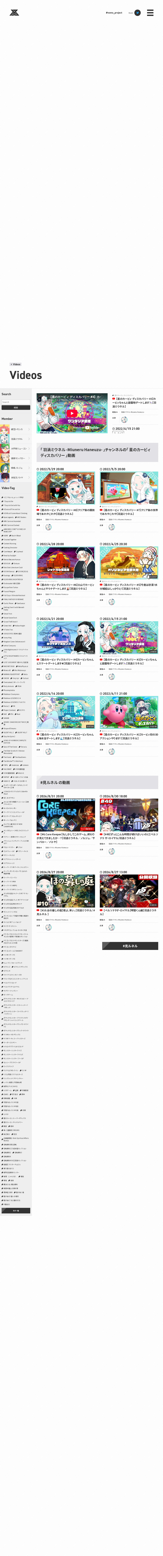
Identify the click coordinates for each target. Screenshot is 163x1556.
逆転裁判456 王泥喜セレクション (15, 1160)
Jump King (7, 637)
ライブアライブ (9, 1066)
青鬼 (5, 1180)
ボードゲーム (8, 994)
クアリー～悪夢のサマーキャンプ (15, 837)
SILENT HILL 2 (9, 732)
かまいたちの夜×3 (20, 781)
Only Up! (16, 678)
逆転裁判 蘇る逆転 (10, 1144)
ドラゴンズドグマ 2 (10, 947)
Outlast (25, 678)
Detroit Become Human (12, 559)
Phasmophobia (9, 690)
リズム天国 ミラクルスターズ (13, 1074)
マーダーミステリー (10, 1042)
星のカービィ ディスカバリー (13, 1122)
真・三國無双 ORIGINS (11, 1130)
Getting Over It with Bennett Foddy (14, 608)
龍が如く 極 (20, 1192)
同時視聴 (7, 1098)
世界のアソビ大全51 (11, 1086)
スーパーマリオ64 (10, 881)
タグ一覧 (16, 1210)
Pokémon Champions (11, 694)
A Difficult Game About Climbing (15, 513)
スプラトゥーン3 (9, 863)
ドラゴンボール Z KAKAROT (13, 951)
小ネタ (6, 1114)
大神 (15, 1098)
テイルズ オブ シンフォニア (12, 922)
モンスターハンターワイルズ (13, 1054)
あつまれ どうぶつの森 (20, 777)
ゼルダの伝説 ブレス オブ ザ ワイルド (16, 900)
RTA (11, 714)
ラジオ (24, 1070)
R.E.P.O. (22, 710)
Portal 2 (6, 706)
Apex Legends (9, 517)
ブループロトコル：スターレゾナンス (16, 979)
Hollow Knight (20, 625)
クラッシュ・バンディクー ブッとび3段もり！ (16, 842)
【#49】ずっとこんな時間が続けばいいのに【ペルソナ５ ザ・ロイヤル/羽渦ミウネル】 (129, 836)
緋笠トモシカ (17, 429)
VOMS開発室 (20, 769)
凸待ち (6, 1094)
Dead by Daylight (10, 555)
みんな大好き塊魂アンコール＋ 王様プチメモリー (16, 803)
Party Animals (9, 686)
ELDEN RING (18, 575)
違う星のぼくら (9, 1168)
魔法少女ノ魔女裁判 (11, 1184)
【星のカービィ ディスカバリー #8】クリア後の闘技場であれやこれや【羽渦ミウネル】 (66, 512)
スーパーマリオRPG (10, 885)
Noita (26, 674)
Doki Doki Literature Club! (13, 567)
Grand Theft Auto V (11, 621)
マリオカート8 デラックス (12, 1034)
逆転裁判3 (18, 1152)
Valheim (25, 765)
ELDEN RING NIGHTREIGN (13, 579)
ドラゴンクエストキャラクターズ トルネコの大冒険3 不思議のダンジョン (16, 935)
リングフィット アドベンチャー (13, 1078)
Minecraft (7, 670)
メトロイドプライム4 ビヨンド (13, 1046)
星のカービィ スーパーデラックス (15, 1118)
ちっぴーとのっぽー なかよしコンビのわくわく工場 (16, 786)
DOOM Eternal (9, 571)
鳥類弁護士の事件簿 (11, 1188)
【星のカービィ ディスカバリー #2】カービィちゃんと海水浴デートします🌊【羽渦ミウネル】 (65, 736)
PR (14, 706)
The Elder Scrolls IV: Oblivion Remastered (14, 752)
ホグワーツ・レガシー (11, 990)
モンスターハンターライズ (12, 1050)
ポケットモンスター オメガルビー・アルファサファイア (16, 999)
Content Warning (10, 543)
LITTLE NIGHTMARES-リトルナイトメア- (16, 657)
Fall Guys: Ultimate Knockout (14, 595)
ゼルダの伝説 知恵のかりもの (14, 908)
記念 (15, 1134)
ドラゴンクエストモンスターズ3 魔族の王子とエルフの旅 (16, 941)
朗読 (5, 1126)
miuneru (124, 420)
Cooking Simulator (10, 547)
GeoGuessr (21, 603)
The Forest (7, 757)
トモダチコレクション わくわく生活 (15, 930)
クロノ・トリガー (9, 847)
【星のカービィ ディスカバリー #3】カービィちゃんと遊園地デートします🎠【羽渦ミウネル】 (134, 402)
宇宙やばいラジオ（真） (11, 1110)
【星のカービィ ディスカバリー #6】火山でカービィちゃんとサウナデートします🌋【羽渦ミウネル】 (65, 586)
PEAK (19, 686)
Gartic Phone (8, 603)
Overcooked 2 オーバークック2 (14, 682)
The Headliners (20, 757)
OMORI (6, 678)
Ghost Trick (8, 613)
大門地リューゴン (19, 448)
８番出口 (7, 1204)
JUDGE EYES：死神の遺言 (13, 633)
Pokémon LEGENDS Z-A (12, 698)
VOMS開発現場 (9, 773)
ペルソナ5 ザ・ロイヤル (11, 986)
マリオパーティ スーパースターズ (14, 1038)
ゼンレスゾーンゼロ (10, 912)
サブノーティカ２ (9, 855)
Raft (5, 714)
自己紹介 (7, 1134)
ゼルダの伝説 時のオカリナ (13, 904)
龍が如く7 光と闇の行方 (12, 1200)
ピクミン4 (7, 971)
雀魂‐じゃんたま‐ (10, 1176)
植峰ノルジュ (16, 467)
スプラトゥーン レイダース (12, 859)
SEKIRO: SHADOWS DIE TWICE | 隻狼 (16, 723)
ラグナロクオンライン (11, 1070)
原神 (23, 1094)
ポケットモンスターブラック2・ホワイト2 (16, 1025)
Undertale (15, 765)
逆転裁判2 (7, 1152)
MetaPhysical (23, 666)
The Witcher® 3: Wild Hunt (13, 761)
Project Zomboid (10, 710)
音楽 (12, 1180)
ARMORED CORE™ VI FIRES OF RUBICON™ (15, 530)
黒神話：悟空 (8, 1192)
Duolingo (7, 575)
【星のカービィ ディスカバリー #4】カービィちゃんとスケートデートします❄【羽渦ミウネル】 (65, 661)
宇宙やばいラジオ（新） (11, 1106)
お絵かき (7, 781)
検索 (16, 407)
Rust (18, 714)
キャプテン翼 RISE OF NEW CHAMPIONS (13, 825)
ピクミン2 (7, 967)
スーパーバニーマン (10, 877)
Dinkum (17, 563)
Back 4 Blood (16, 535)
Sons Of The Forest (10, 747)
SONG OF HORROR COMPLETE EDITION (15, 741)
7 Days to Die (8, 501)
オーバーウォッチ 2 (10, 820)
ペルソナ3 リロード (10, 982)
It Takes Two (8, 629)
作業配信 (25, 1090)
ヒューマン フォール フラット (13, 963)
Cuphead (19, 551)
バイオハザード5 (9, 955)
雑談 (22, 1176)
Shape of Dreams (10, 728)
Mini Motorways (20, 670)
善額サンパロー (18, 458)
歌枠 (12, 1126)
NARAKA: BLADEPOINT (12, 674)
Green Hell (7, 625)
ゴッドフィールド (9, 851)
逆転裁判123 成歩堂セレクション (15, 1148)
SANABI (6, 718)
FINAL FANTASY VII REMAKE (14, 599)
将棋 (24, 1110)
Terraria (24, 747)
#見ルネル (130, 946)
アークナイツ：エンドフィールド (14, 812)
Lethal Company (10, 645)
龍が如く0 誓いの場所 (11, 1196)
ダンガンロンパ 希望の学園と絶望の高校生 (16, 917)
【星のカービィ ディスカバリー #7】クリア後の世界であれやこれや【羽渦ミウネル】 (129, 512)
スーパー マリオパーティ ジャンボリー (16, 867)
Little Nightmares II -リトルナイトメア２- (16, 650)
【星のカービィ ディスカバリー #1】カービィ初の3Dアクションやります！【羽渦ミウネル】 (129, 736)
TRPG (6, 765)
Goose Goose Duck (10, 617)
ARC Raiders (21, 517)
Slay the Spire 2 (9, 736)
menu (150, 13)
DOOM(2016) (23, 571)
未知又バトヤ (17, 477)
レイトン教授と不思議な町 (13, 1082)
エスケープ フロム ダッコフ (12, 816)
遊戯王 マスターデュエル (12, 1164)
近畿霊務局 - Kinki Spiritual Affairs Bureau (16, 1139)
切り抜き (15, 1094)
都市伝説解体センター (11, 1172)
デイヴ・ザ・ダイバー (10, 926)
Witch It (21, 773)
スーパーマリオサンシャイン (13, 889)
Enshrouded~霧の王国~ (12, 583)
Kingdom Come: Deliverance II (14, 641)
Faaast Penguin (9, 591)
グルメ (20, 847)
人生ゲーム (7, 1090)
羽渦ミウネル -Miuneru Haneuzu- (132, 412)
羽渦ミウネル (17, 438)
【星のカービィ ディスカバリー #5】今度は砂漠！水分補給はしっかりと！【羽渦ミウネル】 (128, 586)
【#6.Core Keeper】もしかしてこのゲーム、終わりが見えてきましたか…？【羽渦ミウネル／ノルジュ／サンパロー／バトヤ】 (66, 838)
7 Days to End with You (12, 505)
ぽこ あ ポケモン (9, 798)
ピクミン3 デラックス (21, 967)
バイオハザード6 (9, 959)
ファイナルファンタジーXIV (13, 975)
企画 (16, 1090)
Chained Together (10, 539)
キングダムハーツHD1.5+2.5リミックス (16, 831)
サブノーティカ (23, 851)
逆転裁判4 (7, 1156)
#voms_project (114, 12)
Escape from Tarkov (11, 587)
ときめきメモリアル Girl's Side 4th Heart (16, 792)
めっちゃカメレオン (10, 808)
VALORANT (8, 769)
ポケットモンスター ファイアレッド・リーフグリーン (16, 1012)
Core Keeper (8, 551)
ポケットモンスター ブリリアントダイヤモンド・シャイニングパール (16, 1019)
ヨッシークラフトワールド (12, 1062)
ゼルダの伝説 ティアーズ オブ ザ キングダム (16, 894)
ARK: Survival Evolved (11, 525)
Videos (16, 364)
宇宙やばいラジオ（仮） (11, 1102)
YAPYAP (6, 777)
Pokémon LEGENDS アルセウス (14, 702)
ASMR (6, 535)
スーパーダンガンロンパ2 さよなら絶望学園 (15, 872)
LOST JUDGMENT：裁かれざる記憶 (16, 662)
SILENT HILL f (22, 732)
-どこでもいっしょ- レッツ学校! (14, 497)
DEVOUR (7, 563)
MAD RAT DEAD (9, 666)
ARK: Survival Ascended (12, 521)
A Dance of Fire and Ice (12, 509)
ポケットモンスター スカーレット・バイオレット (16, 1006)
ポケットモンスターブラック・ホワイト (16, 1030)
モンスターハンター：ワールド (14, 1058)
